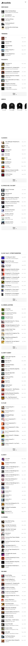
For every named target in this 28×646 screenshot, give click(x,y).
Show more (14, 94)
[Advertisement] (14, 124)
